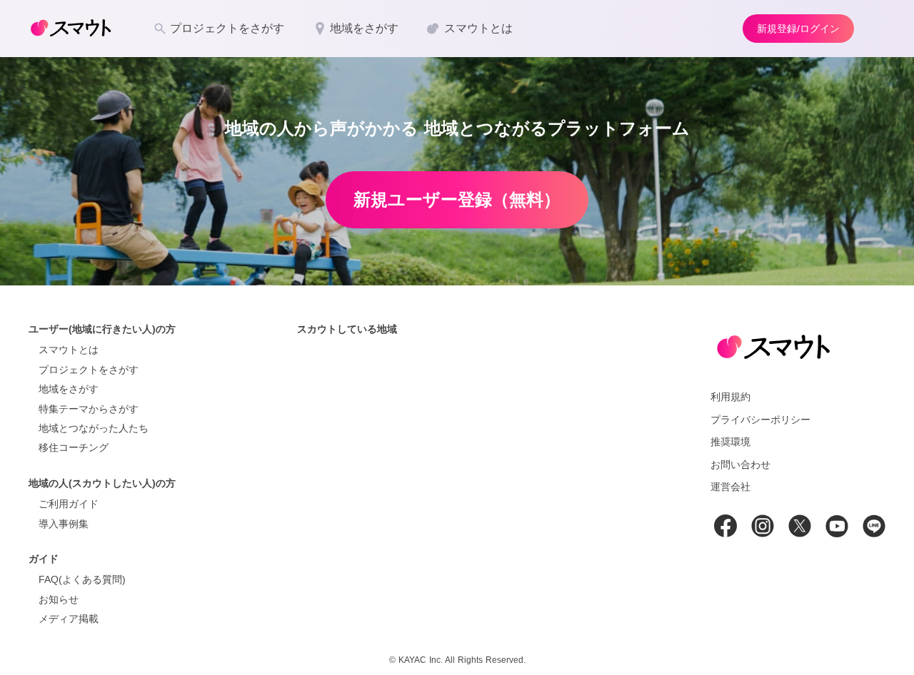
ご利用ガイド (69, 503)
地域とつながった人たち (94, 428)
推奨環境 (730, 441)
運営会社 (730, 486)
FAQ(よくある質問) (82, 579)
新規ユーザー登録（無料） (457, 199)
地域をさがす (69, 389)
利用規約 (730, 396)
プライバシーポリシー (760, 419)
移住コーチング (74, 447)
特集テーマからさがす (89, 409)
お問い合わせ (740, 464)
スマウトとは (69, 349)
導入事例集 (64, 523)
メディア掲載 (69, 618)
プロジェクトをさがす (89, 369)
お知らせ (59, 599)
